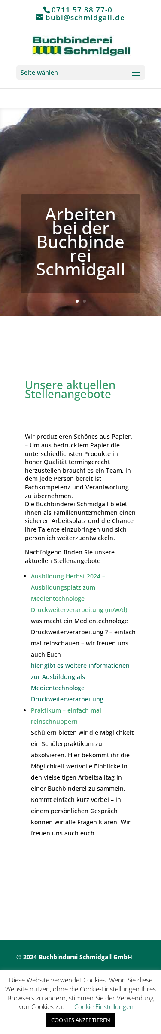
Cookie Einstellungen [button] (104, 1006)
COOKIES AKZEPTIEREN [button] (80, 1020)
